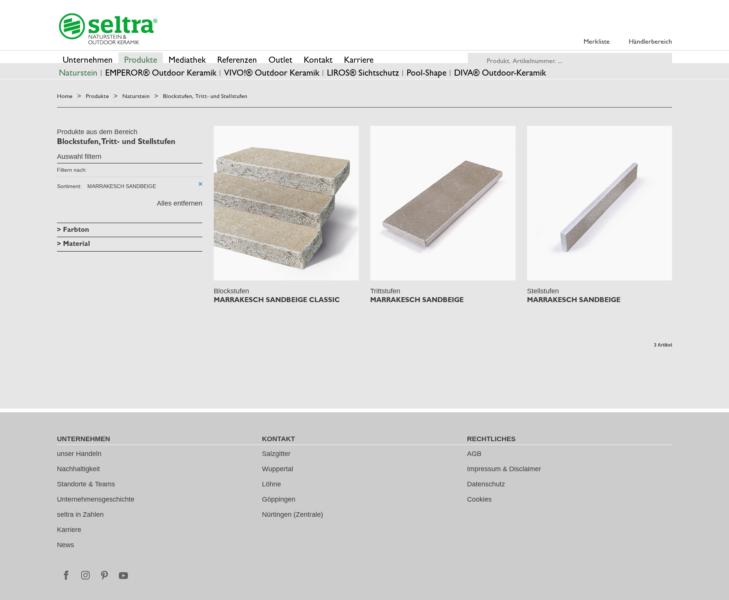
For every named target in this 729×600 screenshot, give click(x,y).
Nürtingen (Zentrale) (292, 514)
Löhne (271, 484)
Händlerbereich (650, 41)
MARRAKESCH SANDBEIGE (417, 299)
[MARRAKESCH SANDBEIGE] (443, 203)
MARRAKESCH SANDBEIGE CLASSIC (277, 299)
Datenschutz (486, 484)
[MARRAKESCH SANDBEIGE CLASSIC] (286, 203)
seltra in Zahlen (80, 514)
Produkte (97, 96)
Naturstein (136, 96)
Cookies (479, 499)
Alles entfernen (179, 203)
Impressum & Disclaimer (504, 469)
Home (65, 96)
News (65, 545)
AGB (474, 454)
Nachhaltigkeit (78, 469)
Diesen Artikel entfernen (200, 184)
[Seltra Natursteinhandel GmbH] (108, 28)
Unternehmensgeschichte (95, 499)
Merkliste (597, 41)
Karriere (69, 530)
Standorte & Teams (86, 484)
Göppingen (278, 499)
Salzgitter (276, 454)
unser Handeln (79, 454)
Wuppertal (277, 469)
